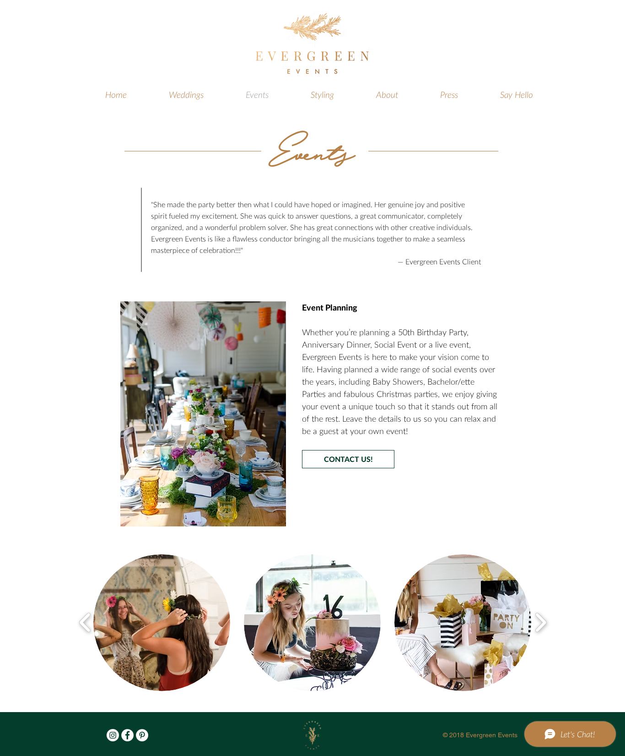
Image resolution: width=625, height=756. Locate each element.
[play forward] (540, 623)
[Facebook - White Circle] (127, 735)
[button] (161, 622)
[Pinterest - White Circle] (142, 735)
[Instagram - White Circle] (113, 735)
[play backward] (85, 623)
